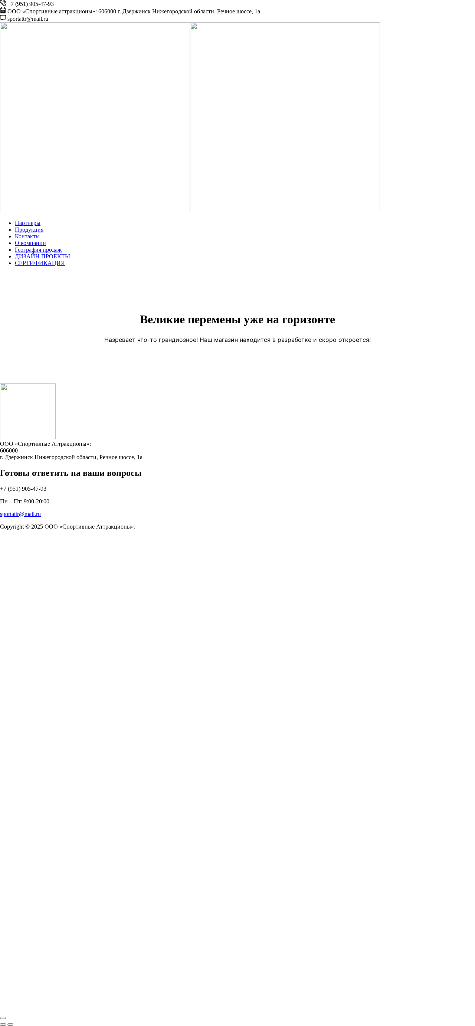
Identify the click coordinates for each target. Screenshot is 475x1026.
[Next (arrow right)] (10, 1024)
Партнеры (27, 223)
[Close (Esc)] (3, 1018)
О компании (30, 243)
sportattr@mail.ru (20, 514)
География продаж (38, 249)
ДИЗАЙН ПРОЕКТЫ (42, 256)
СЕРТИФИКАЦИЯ (40, 263)
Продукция (29, 229)
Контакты (27, 236)
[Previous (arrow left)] (3, 1024)
